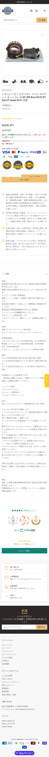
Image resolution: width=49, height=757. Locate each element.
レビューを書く (24, 551)
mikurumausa (7, 90)
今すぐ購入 (24, 183)
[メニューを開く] (44, 10)
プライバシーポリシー (11, 682)
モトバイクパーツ (9, 654)
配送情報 (5, 691)
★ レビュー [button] (47, 380)
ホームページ (7, 645)
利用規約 (5, 688)
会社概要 (5, 664)
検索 (43, 20)
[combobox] (24, 20)
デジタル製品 (7, 658)
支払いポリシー (8, 685)
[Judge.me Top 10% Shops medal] (36, 520)
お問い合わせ (7, 679)
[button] (7, 118)
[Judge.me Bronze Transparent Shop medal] (24, 520)
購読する (41, 627)
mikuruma (20, 739)
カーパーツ (6, 648)
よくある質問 (7, 676)
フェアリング (7, 651)
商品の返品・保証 (9, 695)
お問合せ (5, 661)
